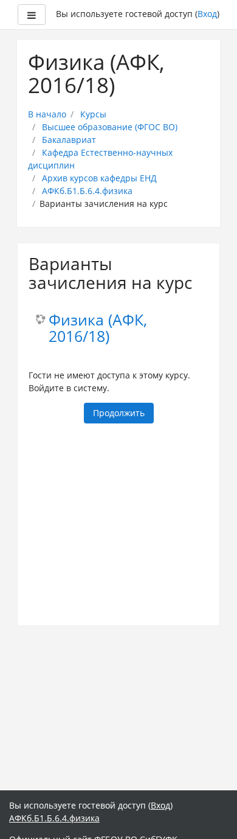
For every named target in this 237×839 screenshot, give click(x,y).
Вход (207, 13)
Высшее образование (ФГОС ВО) (109, 127)
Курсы (93, 114)
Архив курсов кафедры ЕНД (99, 178)
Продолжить (119, 413)
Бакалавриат (69, 139)
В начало (47, 114)
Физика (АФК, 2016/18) (98, 328)
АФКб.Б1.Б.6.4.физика (87, 191)
